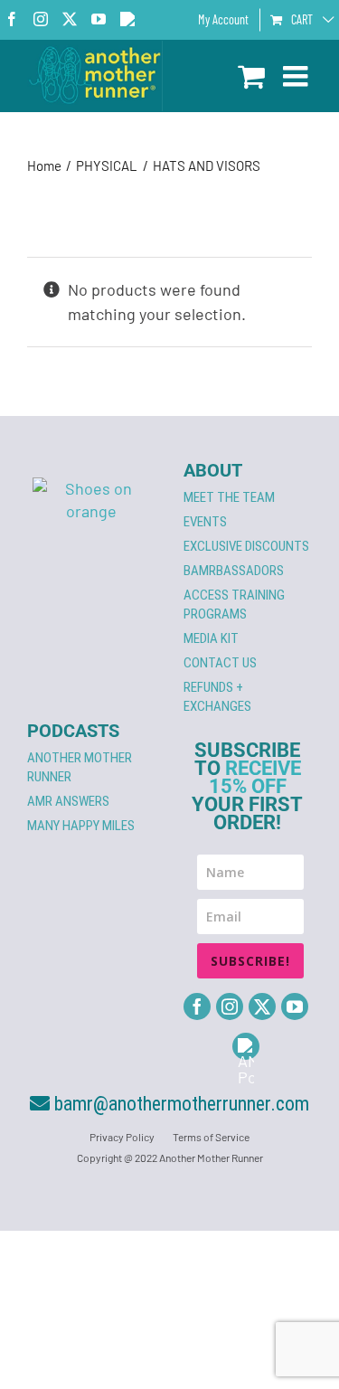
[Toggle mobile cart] (251, 75)
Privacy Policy (122, 1136)
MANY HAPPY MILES (81, 825)
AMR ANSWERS (68, 801)
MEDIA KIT (211, 638)
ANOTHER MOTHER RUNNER (79, 767)
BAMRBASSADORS (234, 570)
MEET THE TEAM (229, 497)
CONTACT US (220, 663)
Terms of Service (211, 1136)
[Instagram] (229, 1006)
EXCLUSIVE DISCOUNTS (246, 546)
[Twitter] (262, 1006)
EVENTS (205, 522)
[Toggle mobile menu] (297, 75)
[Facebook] (197, 1006)
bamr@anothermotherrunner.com (179, 1103)
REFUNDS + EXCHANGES (217, 696)
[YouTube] (294, 1006)
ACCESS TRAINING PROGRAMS (234, 604)
